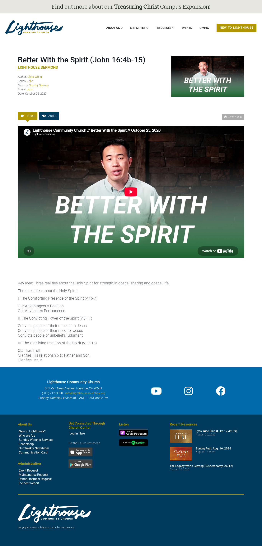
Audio (52, 116)
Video (30, 116)
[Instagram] (188, 391)
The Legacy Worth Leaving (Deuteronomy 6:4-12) (201, 466)
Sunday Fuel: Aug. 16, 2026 (213, 448)
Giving (204, 28)
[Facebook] (220, 391)
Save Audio (235, 116)
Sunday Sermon (39, 85)
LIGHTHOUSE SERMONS (38, 67)
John (30, 81)
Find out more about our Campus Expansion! (131, 7)
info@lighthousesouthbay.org (85, 393)
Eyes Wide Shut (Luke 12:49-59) (216, 431)
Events (186, 28)
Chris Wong (34, 76)
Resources (163, 28)
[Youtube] (156, 391)
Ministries (137, 28)
